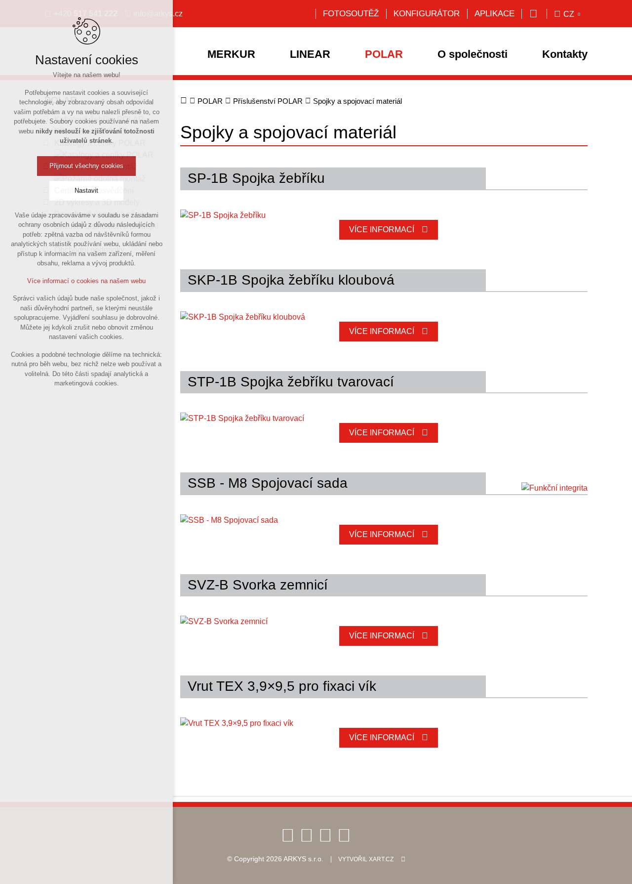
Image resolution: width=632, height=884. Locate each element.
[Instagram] (344, 835)
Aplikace (494, 13)
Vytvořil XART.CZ (366, 859)
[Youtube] (307, 835)
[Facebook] (288, 835)
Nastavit (86, 190)
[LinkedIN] (325, 835)
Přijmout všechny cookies (86, 165)
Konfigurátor (427, 13)
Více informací (381, 229)
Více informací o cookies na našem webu (86, 281)
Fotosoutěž (351, 13)
